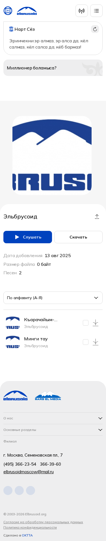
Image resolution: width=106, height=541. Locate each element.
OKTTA (27, 535)
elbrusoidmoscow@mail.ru (28, 471)
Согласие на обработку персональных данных (43, 522)
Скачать (78, 237)
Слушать (32, 237)
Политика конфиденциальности (30, 527)
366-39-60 (50, 464)
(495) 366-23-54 (19, 464)
